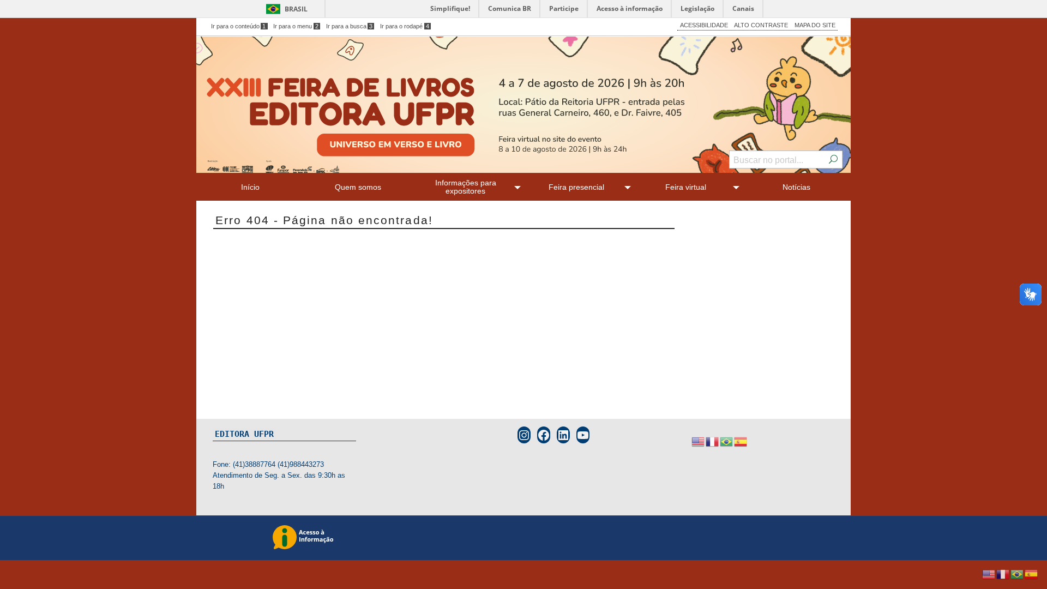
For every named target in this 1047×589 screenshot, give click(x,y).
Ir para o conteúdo (238, 26)
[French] (713, 441)
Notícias (796, 187)
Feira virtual (685, 187)
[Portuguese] (727, 441)
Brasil (296, 9)
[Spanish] (741, 441)
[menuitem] (250, 187)
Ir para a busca (349, 26)
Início (250, 187)
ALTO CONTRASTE (761, 25)
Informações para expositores (465, 186)
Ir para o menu (295, 26)
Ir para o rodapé (404, 26)
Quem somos (358, 187)
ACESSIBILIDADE (704, 25)
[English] (698, 441)
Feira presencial (576, 187)
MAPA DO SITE (815, 25)
